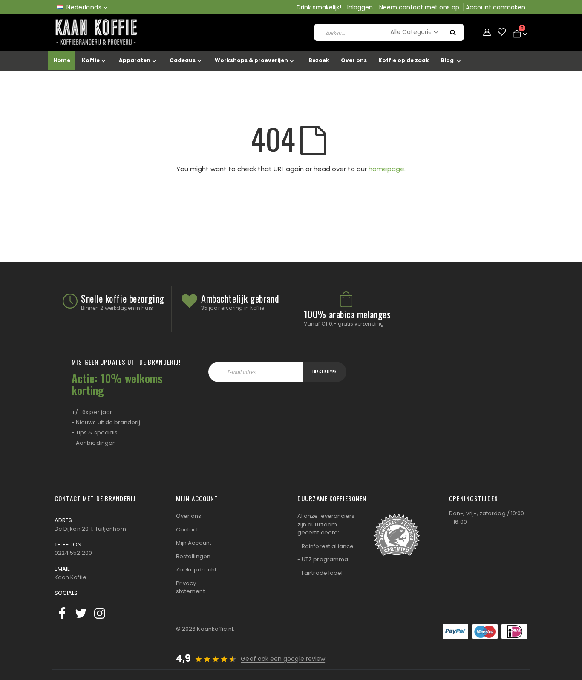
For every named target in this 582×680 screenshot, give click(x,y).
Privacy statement (190, 587)
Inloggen (360, 7)
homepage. (387, 168)
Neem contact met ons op (419, 7)
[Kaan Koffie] (97, 32)
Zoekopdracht (196, 570)
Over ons (189, 516)
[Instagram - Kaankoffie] (99, 613)
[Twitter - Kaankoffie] (81, 613)
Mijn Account (193, 543)
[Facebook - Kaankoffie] (62, 613)
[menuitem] (452, 61)
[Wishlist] (501, 32)
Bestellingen (193, 556)
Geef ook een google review (283, 659)
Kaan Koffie (70, 577)
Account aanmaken (495, 7)
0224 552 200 (73, 553)
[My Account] (487, 32)
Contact (187, 530)
